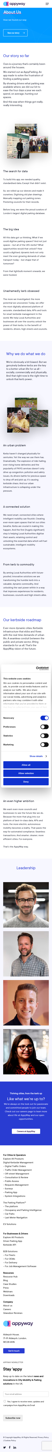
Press (6, 1288)
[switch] (44, 726)
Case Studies (9, 1284)
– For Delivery (10, 1262)
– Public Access (11, 1181)
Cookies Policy (10, 1441)
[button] (47, 3)
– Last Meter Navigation (15, 1217)
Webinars (8, 1291)
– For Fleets (9, 1255)
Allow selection (26, 773)
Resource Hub (10, 1276)
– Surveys (8, 1188)
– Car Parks (8, 1214)
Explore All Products (13, 1159)
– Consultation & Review (16, 1177)
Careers (7, 1309)
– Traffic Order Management (17, 1170)
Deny (26, 781)
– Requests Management (16, 1185)
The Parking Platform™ (14, 1202)
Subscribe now (12, 1418)
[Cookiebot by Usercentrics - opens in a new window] (37, 668)
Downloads (8, 1295)
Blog (5, 1280)
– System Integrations (14, 1196)
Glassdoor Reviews (12, 1313)
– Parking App (10, 1192)
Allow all (26, 765)
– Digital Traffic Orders (14, 1166)
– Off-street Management (16, 1173)
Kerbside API (9, 1245)
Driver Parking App (12, 1241)
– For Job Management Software (19, 1266)
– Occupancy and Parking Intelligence (22, 1210)
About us (7, 1305)
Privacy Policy (43, 1437)
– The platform (10, 1206)
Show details (36, 756)
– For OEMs (9, 1259)
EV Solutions (9, 1224)
